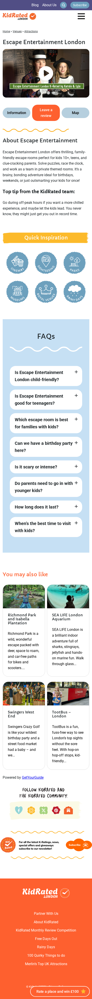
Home (6, 31)
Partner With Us (46, 913)
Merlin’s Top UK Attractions (46, 964)
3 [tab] (48, 92)
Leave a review (46, 113)
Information (16, 113)
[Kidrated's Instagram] (31, 809)
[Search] (63, 5)
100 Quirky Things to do (46, 955)
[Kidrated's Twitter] (43, 809)
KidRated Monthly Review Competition (46, 930)
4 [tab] (53, 92)
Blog (35, 5)
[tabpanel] (46, 73)
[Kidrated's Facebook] (19, 809)
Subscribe (80, 5)
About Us (49, 5)
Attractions (31, 31)
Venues (17, 31)
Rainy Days (46, 947)
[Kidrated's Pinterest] (56, 810)
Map (75, 113)
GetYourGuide (33, 777)
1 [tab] (38, 92)
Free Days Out (46, 939)
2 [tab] (43, 92)
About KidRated (46, 922)
